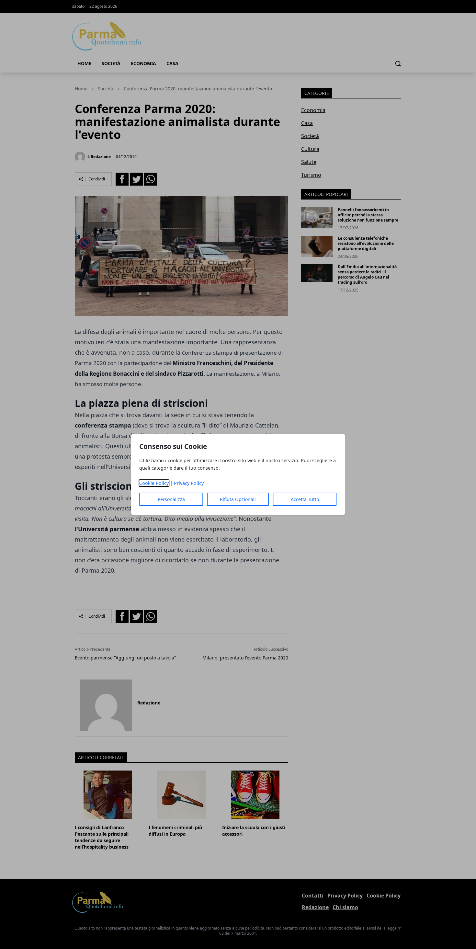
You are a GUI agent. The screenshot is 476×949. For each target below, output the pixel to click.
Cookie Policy (154, 483)
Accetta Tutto (305, 499)
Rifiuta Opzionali (238, 499)
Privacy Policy (189, 483)
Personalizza (171, 499)
